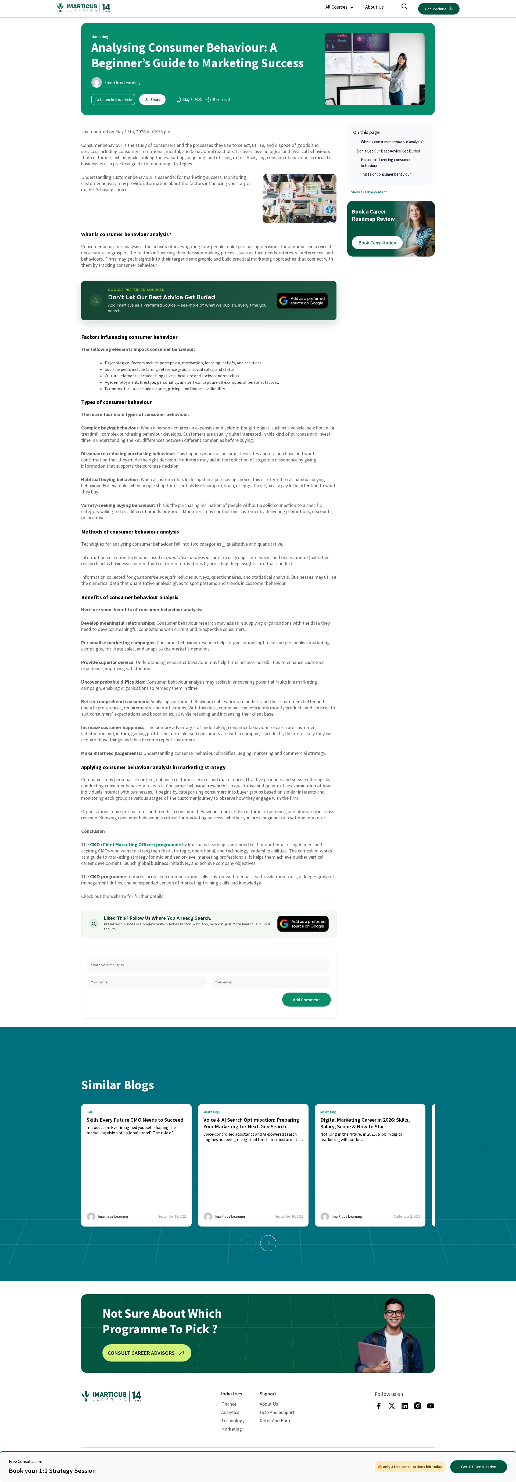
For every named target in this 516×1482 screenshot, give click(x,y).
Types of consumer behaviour (386, 174)
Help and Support (277, 1412)
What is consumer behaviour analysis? (392, 141)
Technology (233, 1420)
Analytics (230, 1412)
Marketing (231, 1429)
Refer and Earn (275, 1420)
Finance (228, 1404)
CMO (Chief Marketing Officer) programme (135, 844)
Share (155, 99)
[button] (268, 1243)
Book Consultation (377, 243)
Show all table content (369, 192)
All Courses (337, 7)
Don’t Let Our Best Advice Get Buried (388, 151)
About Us (374, 7)
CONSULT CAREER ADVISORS (141, 1352)
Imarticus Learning (122, 82)
